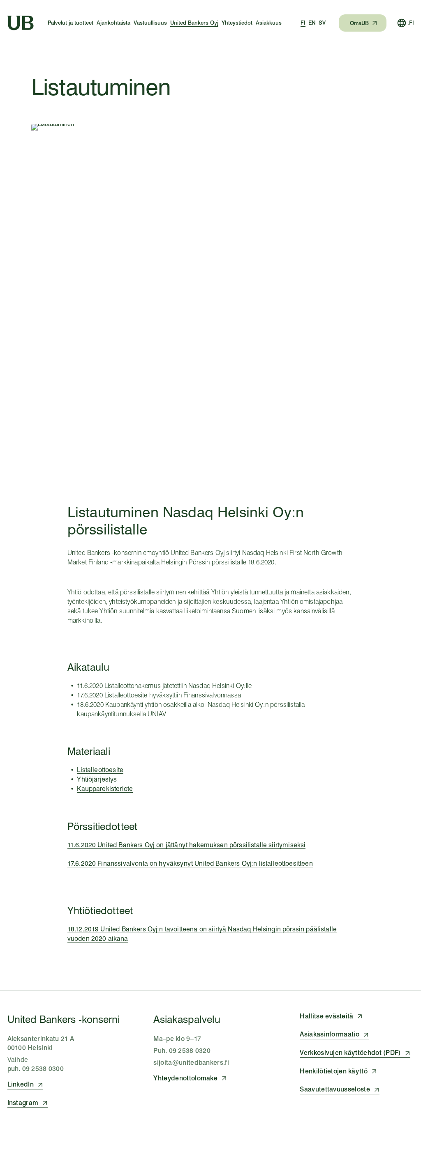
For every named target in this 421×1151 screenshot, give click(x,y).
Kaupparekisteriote (105, 789)
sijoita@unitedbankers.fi (191, 1062)
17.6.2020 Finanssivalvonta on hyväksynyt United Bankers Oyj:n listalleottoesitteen (190, 863)
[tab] (303, 23)
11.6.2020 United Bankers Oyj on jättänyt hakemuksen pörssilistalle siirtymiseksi (186, 845)
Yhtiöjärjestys (97, 779)
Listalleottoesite (100, 770)
